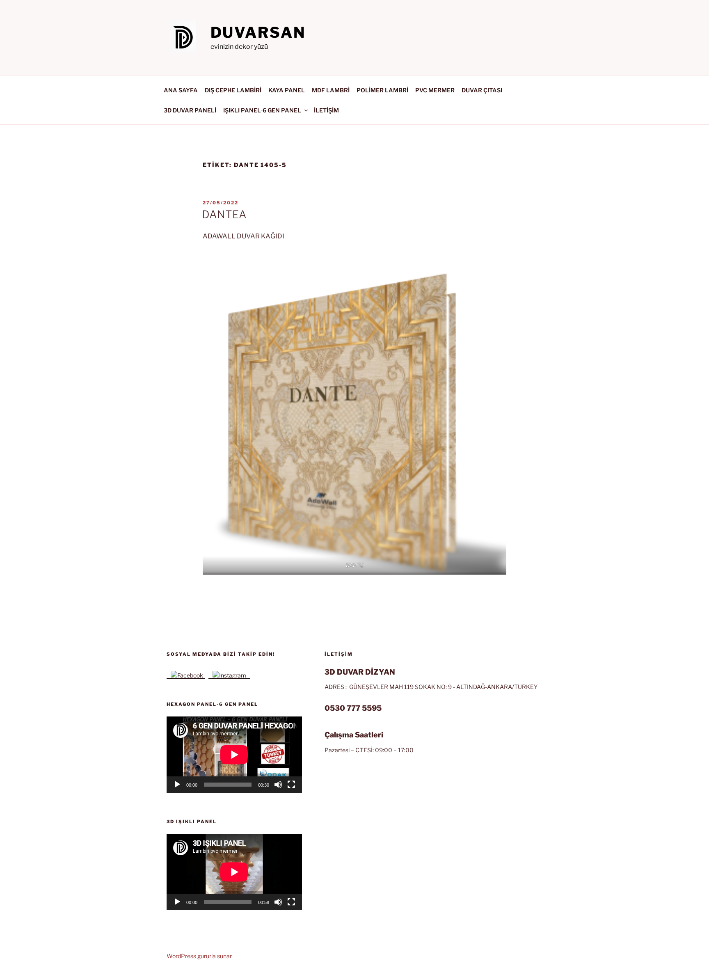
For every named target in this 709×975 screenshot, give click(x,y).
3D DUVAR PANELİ (190, 110)
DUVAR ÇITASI (482, 90)
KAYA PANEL (286, 90)
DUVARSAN (258, 32)
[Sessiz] (278, 784)
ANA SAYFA (181, 90)
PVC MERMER (435, 90)
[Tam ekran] (291, 784)
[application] (234, 754)
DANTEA (224, 214)
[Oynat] (177, 784)
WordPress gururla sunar (199, 955)
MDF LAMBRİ (331, 90)
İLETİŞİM (326, 110)
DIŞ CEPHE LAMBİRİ (233, 90)
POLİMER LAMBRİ (382, 90)
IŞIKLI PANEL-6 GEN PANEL (262, 110)
